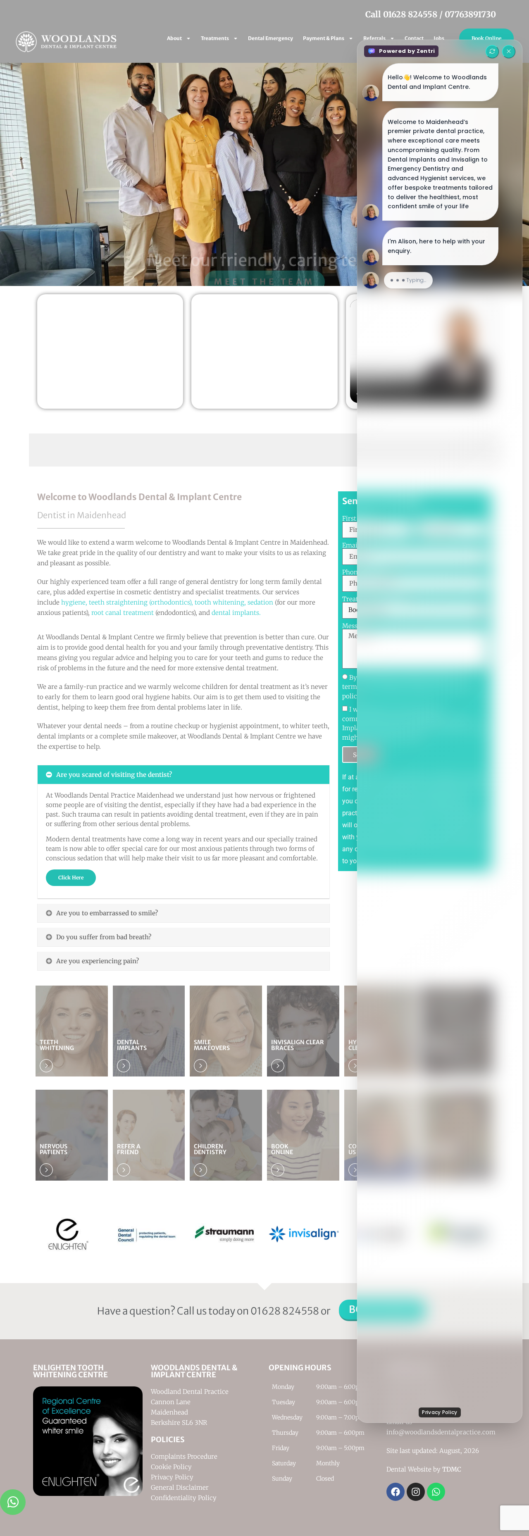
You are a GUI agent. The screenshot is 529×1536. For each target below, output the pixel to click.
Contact (414, 38)
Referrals (374, 38)
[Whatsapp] (436, 1492)
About (174, 38)
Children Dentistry (210, 1149)
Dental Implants (132, 1045)
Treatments (215, 38)
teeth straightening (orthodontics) (140, 602)
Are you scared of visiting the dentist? (114, 775)
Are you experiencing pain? (97, 961)
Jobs (439, 38)
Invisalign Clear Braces (297, 1045)
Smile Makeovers (212, 1045)
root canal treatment (122, 613)
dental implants (235, 613)
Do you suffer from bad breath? (103, 937)
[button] (12, 174)
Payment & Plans (323, 38)
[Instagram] (416, 1492)
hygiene (73, 602)
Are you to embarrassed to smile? (107, 913)
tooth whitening (219, 602)
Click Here (70, 877)
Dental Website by (423, 1469)
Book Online (486, 38)
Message (355, 626)
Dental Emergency (270, 38)
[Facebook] (395, 1492)
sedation (260, 602)
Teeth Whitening (57, 1045)
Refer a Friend (129, 1149)
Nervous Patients (53, 1149)
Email (351, 545)
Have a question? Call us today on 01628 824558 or (214, 1311)
